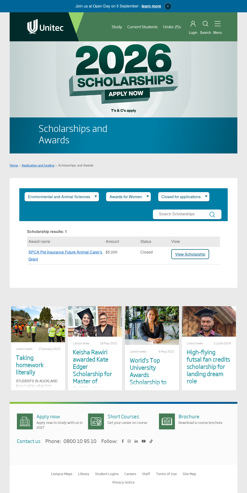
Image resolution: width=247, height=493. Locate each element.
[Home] (45, 27)
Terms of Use (166, 473)
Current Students (142, 26)
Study (117, 26)
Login (193, 32)
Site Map (189, 473)
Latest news (24, 349)
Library (83, 473)
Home (14, 165)
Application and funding (38, 165)
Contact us (29, 441)
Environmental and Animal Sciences (59, 196)
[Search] (212, 215)
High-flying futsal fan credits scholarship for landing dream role (208, 366)
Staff (146, 473)
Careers (130, 473)
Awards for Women (126, 196)
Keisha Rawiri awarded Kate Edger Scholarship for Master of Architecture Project (92, 373)
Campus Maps (61, 473)
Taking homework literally (30, 364)
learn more (151, 6)
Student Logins (107, 473)
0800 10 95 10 (79, 441)
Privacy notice (123, 482)
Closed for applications (181, 196)
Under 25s (172, 26)
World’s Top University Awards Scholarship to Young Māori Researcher (148, 378)
